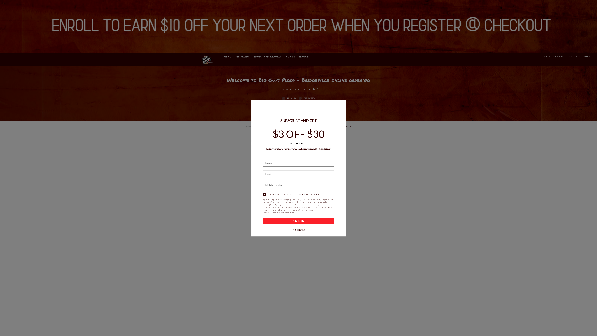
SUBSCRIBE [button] (298, 220)
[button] (340, 104)
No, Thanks (298, 229)
